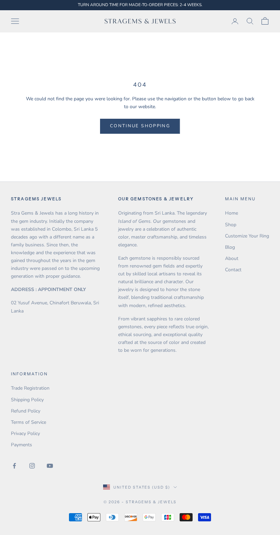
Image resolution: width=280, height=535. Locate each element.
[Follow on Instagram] (32, 465)
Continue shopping (140, 126)
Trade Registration (30, 388)
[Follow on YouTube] (49, 465)
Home (231, 213)
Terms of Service (28, 422)
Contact (233, 269)
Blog (230, 247)
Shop (230, 224)
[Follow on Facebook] (14, 465)
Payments (21, 445)
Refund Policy (25, 411)
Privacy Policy (25, 433)
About (231, 258)
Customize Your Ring (247, 236)
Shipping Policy (27, 399)
